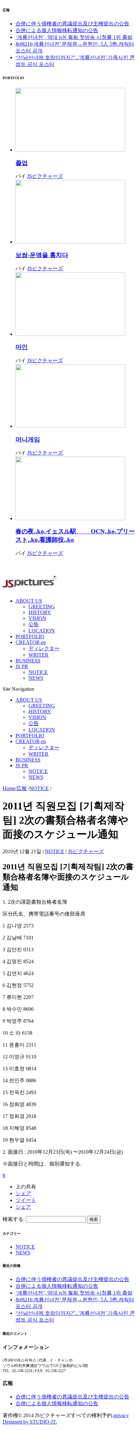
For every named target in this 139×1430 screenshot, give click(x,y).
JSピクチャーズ (45, 176)
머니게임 (28, 439)
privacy (121, 1415)
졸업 (22, 163)
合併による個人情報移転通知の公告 (57, 30)
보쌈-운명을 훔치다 (42, 255)
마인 (22, 347)
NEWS (23, 1252)
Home (9, 788)
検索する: (14, 1219)
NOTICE (39, 788)
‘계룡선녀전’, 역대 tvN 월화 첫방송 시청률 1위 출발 (74, 37)
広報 (21, 788)
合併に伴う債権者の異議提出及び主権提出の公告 (72, 23)
